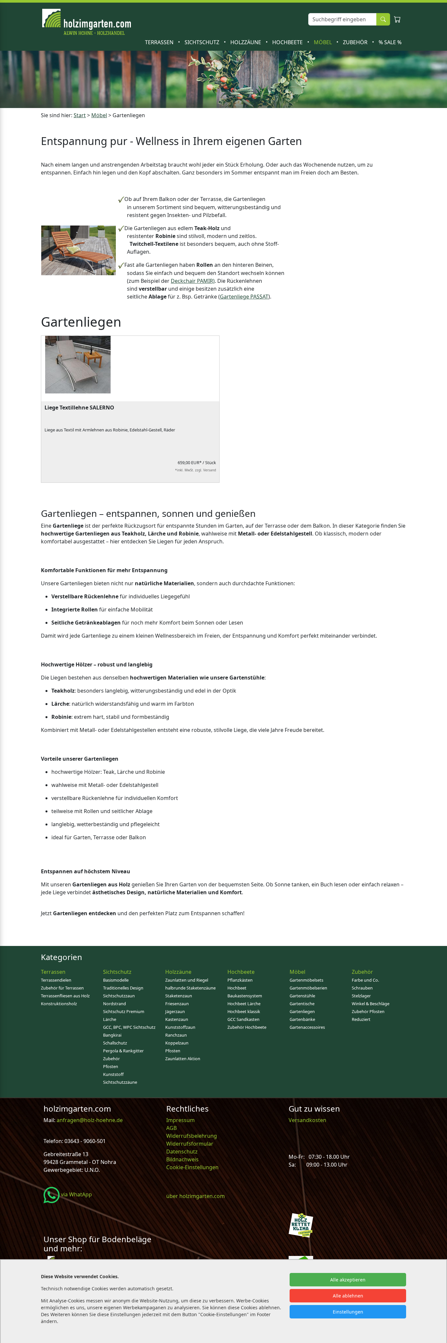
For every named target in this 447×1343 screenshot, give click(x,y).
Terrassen (160, 42)
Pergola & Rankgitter (123, 1051)
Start (80, 115)
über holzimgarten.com (195, 1196)
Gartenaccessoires (307, 1027)
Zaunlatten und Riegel (186, 980)
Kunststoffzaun (180, 1027)
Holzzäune (246, 42)
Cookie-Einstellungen (192, 1167)
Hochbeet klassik (243, 1011)
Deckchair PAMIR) (193, 280)
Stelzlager (361, 996)
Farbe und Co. (365, 980)
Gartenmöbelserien (308, 988)
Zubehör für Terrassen (62, 988)
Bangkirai (112, 1035)
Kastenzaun (176, 1019)
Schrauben (362, 988)
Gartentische (302, 1004)
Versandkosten (307, 1120)
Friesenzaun (177, 1004)
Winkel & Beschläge (370, 1004)
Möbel (323, 42)
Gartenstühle (302, 996)
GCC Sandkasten (243, 1019)
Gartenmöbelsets (306, 980)
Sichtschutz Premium (123, 1011)
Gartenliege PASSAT (244, 296)
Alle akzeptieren (348, 1280)
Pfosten (110, 1066)
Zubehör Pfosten (368, 1011)
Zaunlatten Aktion (182, 1059)
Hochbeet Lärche (243, 1004)
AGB (171, 1128)
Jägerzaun (175, 1011)
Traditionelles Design (123, 988)
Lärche (109, 1019)
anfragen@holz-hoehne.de (89, 1120)
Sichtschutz (203, 42)
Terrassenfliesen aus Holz (65, 996)
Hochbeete (288, 42)
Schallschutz (115, 1043)
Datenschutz (182, 1151)
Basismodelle (116, 980)
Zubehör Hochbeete (246, 1027)
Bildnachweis (183, 1159)
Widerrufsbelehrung (191, 1135)
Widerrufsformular (189, 1143)
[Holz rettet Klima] (301, 1224)
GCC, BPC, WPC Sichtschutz (129, 1027)
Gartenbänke (302, 1019)
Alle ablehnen (348, 1296)
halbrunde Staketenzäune (190, 988)
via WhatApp (76, 1194)
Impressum (180, 1120)
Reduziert (361, 1019)
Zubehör (356, 42)
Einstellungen (348, 1312)
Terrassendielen (56, 980)
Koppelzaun (176, 1043)
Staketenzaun (178, 996)
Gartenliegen (302, 1011)
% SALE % (390, 42)
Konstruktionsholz (59, 1004)
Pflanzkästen (240, 980)
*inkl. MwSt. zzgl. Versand (195, 470)
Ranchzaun (176, 1035)
